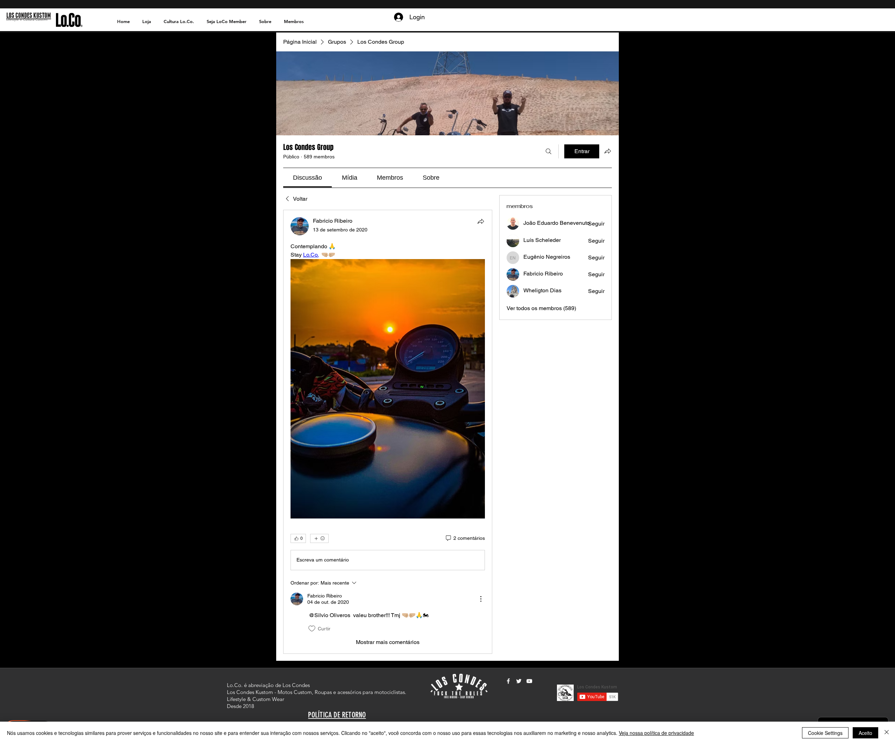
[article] (387, 432)
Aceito (865, 732)
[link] (307, 177)
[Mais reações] (319, 538)
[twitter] (518, 681)
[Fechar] (886, 732)
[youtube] (529, 681)
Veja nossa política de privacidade (656, 732)
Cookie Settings (825, 732)
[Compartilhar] (481, 221)
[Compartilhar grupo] (607, 151)
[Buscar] (548, 151)
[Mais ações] (481, 599)
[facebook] (508, 681)
